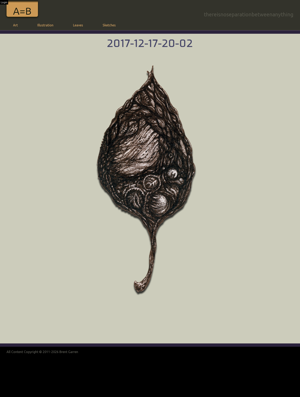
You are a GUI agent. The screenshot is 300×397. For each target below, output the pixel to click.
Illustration (45, 25)
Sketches (109, 25)
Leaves (78, 25)
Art (15, 25)
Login (4, 2)
